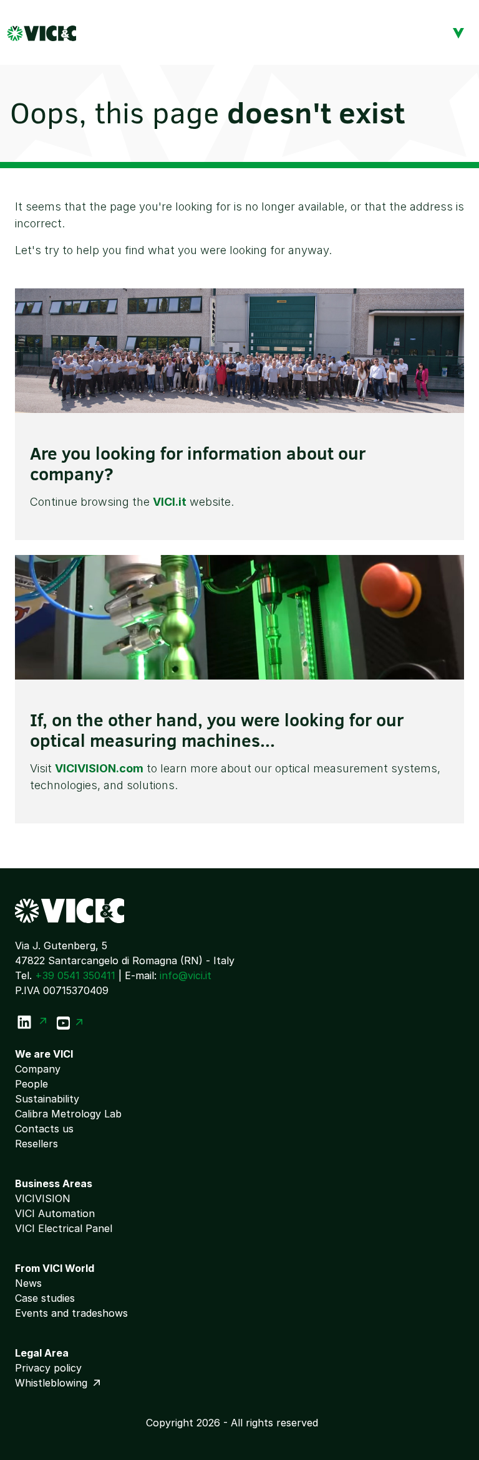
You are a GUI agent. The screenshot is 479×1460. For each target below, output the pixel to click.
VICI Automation (55, 1213)
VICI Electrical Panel (63, 1228)
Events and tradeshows (71, 1313)
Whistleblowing (52, 1383)
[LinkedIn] (31, 1022)
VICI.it (169, 501)
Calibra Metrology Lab (68, 1113)
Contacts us (44, 1128)
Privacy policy (48, 1368)
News (28, 1283)
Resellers (36, 1143)
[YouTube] (70, 1022)
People (31, 1084)
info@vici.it (185, 975)
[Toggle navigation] (458, 32)
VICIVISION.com (99, 768)
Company (37, 1069)
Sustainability (47, 1099)
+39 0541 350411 (75, 975)
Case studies (45, 1298)
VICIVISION (42, 1198)
